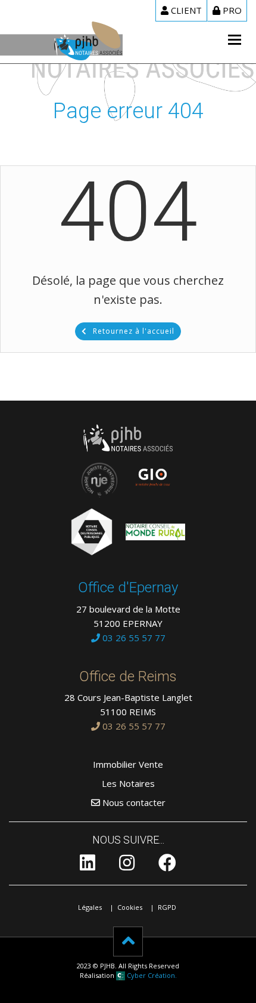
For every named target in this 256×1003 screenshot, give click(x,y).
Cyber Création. (151, 975)
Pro (232, 10)
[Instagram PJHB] (127, 866)
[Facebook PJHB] (167, 866)
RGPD (167, 907)
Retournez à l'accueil (133, 331)
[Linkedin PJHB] (87, 866)
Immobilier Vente (128, 764)
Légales (90, 907)
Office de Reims (128, 676)
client (186, 10)
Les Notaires (128, 783)
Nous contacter (133, 802)
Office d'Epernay (128, 587)
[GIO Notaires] (147, 473)
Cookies (129, 907)
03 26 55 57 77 (133, 638)
